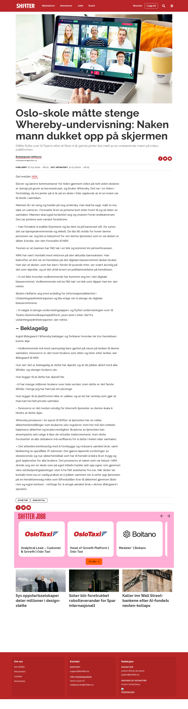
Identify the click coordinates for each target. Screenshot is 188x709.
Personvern (20, 671)
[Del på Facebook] (160, 158)
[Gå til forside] (25, 6)
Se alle (92, 561)
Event (92, 5)
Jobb (80, 5)
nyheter (23, 500)
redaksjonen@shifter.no (82, 684)
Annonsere (66, 5)
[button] (161, 516)
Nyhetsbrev (48, 5)
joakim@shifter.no (130, 674)
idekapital (39, 500)
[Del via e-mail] (170, 158)
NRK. (35, 176)
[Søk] (163, 6)
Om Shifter (19, 666)
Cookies (18, 676)
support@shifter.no (79, 671)
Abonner (137, 5)
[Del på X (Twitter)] (165, 158)
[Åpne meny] (172, 6)
